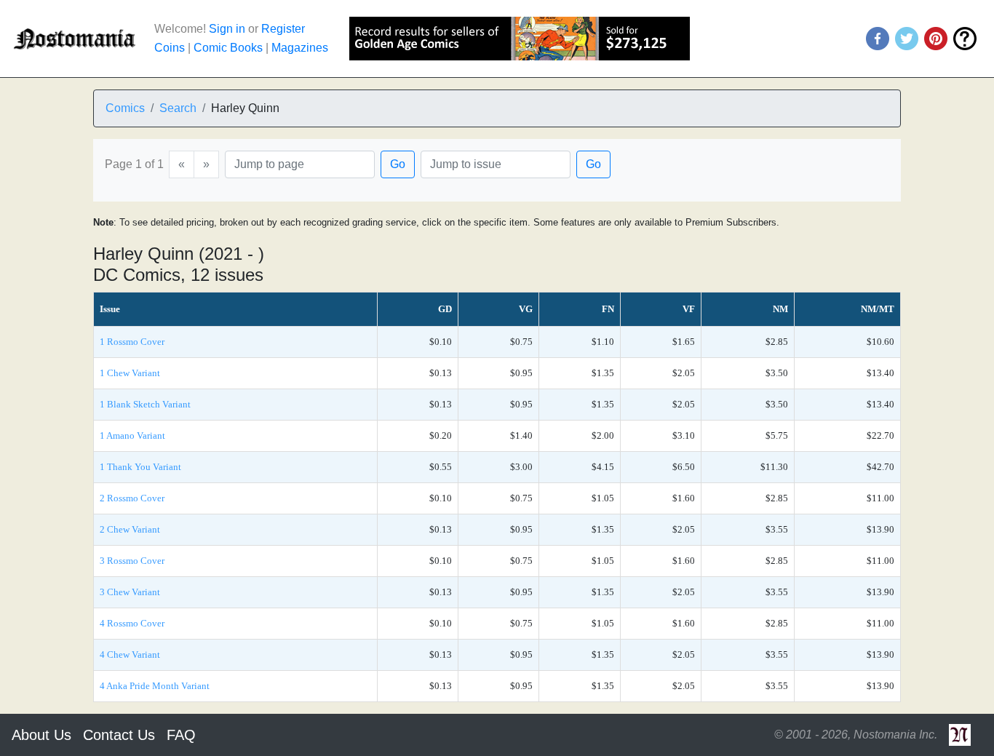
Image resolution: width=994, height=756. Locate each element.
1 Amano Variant (132, 435)
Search (177, 108)
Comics (125, 108)
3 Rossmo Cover (132, 560)
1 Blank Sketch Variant (145, 404)
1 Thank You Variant (140, 466)
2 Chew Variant (130, 529)
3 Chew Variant (130, 591)
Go (397, 164)
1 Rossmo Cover (132, 341)
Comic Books (228, 47)
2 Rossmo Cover (132, 498)
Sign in (227, 29)
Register (283, 29)
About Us (41, 735)
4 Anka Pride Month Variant (155, 685)
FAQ (181, 735)
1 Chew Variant (130, 372)
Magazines (299, 47)
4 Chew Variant (130, 654)
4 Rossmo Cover (132, 623)
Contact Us (119, 735)
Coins (169, 47)
